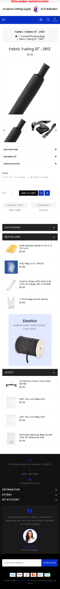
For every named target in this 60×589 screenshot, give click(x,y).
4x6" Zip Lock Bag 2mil (32, 417)
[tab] (30, 149)
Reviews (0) (10, 156)
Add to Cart (28, 193)
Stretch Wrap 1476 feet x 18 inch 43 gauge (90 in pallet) (35, 282)
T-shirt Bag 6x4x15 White (33, 299)
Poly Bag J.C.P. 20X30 (31, 263)
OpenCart (21, 580)
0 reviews (20, 177)
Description (11, 149)
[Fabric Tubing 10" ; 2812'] (30, 87)
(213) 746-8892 (30, 474)
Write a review (40, 177)
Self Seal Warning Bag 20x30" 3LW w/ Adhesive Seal (36, 436)
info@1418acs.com (30, 483)
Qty (4, 193)
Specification (12, 163)
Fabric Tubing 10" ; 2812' (31, 39)
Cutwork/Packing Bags (33, 36)
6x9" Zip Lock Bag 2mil (32, 399)
